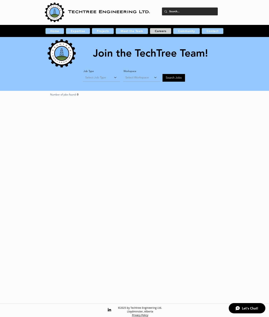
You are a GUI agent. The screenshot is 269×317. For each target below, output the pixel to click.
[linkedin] (109, 309)
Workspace (130, 71)
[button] (78, 31)
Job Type (88, 71)
